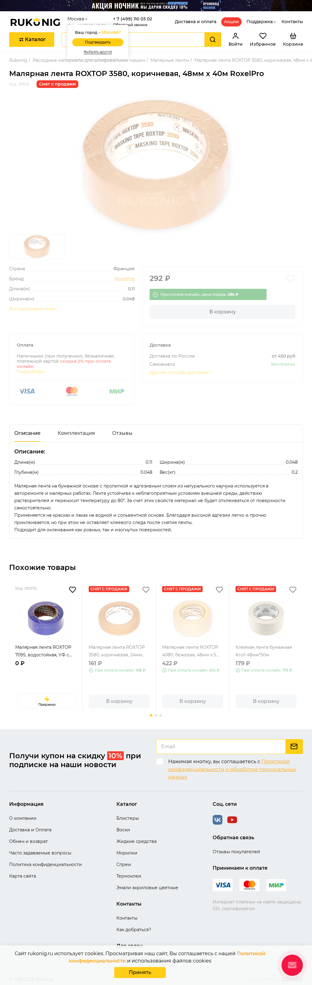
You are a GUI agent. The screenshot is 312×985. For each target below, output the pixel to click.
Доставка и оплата (195, 21)
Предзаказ (46, 705)
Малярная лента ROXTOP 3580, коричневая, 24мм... (117, 651)
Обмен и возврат (28, 841)
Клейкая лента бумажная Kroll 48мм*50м (264, 651)
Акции (231, 21)
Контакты (292, 21)
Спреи (123, 864)
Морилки (126, 853)
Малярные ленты (170, 60)
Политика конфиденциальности (45, 864)
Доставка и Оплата (30, 830)
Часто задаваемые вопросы (40, 853)
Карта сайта (22, 876)
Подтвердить (98, 42)
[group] (156, 164)
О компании (23, 818)
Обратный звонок (130, 25)
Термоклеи (128, 876)
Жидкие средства (136, 841)
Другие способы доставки (179, 372)
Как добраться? (133, 929)
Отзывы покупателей (236, 851)
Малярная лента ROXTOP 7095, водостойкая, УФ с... (43, 651)
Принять (140, 972)
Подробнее (30, 371)
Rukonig (18, 60)
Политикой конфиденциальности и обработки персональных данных (232, 769)
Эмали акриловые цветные (147, 887)
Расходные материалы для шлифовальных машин (89, 60)
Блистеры (127, 818)
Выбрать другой (98, 52)
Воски (123, 830)
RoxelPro (125, 278)
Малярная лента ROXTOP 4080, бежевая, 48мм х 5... (190, 651)
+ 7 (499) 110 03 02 (132, 19)
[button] (151, 715)
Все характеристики (32, 309)
